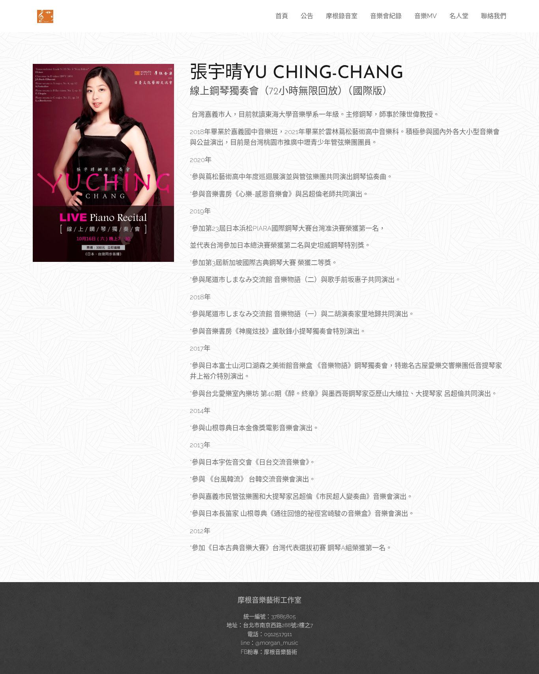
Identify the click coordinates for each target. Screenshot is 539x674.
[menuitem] (283, 16)
